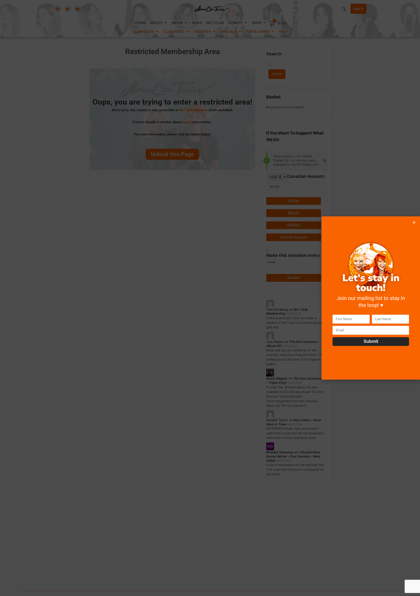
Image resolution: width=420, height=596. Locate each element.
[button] (414, 222)
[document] (210, 298)
